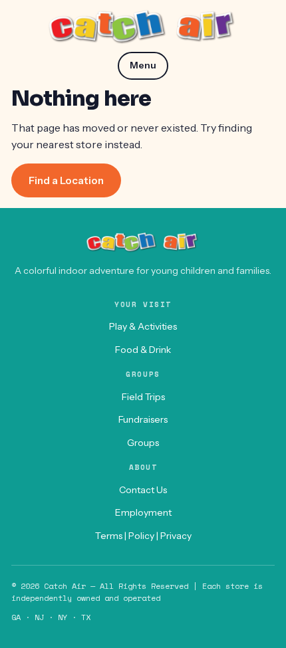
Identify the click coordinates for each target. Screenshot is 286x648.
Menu (143, 65)
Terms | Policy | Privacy (143, 536)
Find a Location (66, 180)
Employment (143, 512)
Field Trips (143, 397)
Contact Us (143, 490)
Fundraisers (143, 419)
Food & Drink (143, 350)
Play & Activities (143, 326)
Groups (143, 443)
